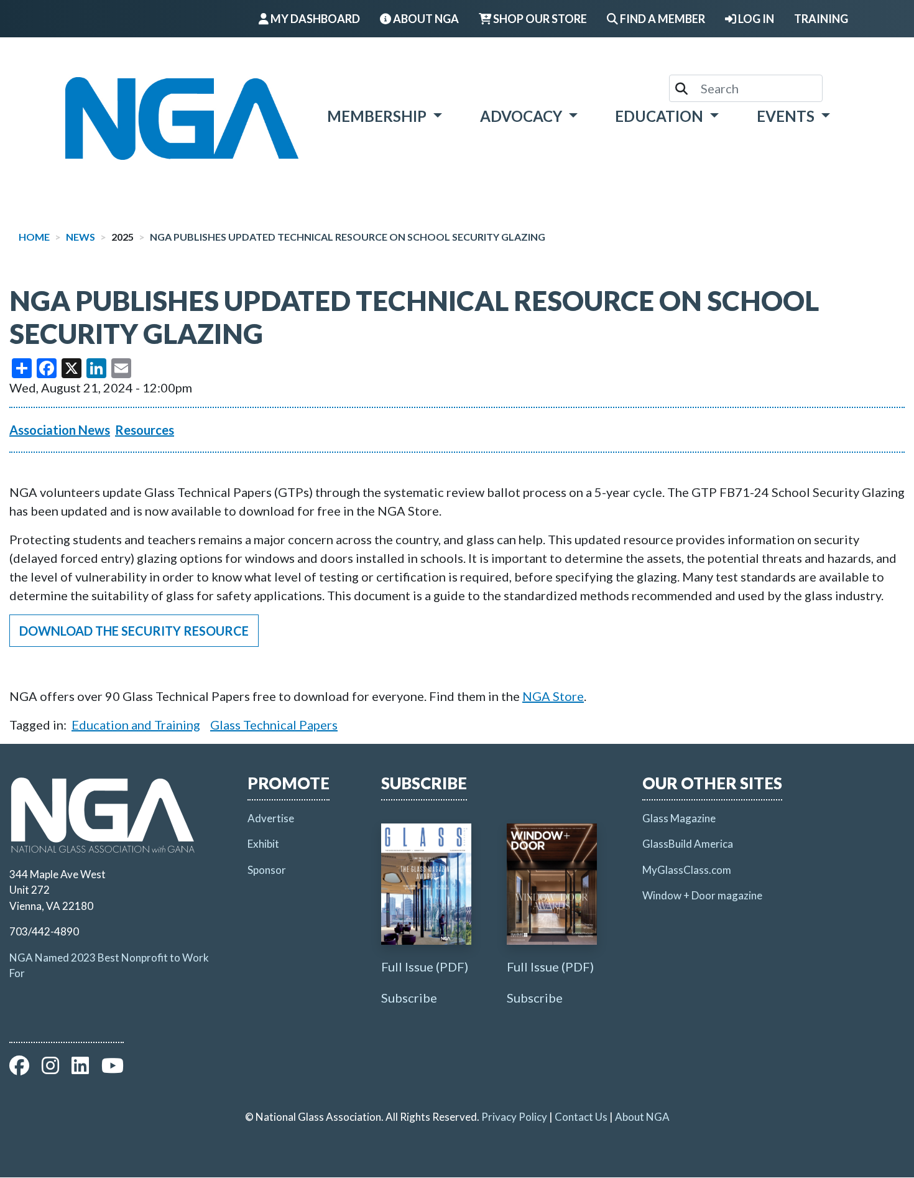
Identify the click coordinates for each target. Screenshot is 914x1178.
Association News (59, 429)
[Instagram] (50, 1068)
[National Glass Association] (181, 118)
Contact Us (581, 1116)
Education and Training (136, 724)
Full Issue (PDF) (424, 966)
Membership (378, 116)
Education (660, 116)
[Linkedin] (80, 1068)
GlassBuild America (687, 843)
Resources (144, 429)
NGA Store (553, 696)
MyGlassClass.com (686, 869)
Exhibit (263, 843)
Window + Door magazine (702, 895)
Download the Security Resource (134, 630)
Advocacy (522, 116)
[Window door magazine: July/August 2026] (552, 884)
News (80, 237)
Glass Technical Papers (274, 724)
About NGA (642, 1116)
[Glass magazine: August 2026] (426, 884)
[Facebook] (19, 1068)
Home (34, 237)
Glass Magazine (679, 818)
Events (787, 116)
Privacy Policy (514, 1116)
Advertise (270, 818)
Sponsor (266, 869)
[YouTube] (112, 1068)
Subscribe (409, 997)
